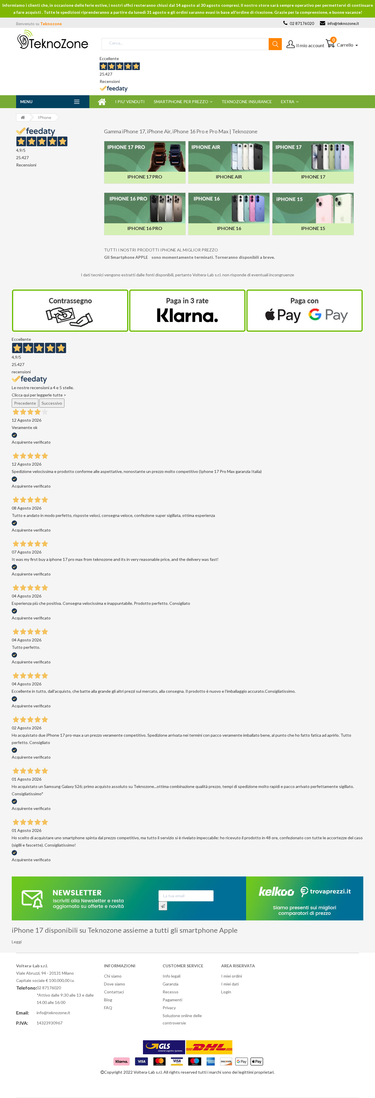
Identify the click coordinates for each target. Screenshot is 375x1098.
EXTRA (287, 101)
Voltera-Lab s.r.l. (148, 1072)
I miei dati (230, 983)
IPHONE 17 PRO (144, 176)
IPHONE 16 (229, 228)
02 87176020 (301, 23)
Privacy (169, 1007)
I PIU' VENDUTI (130, 101)
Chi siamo (113, 975)
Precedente (25, 403)
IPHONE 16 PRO (144, 228)
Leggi (17, 941)
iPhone (44, 117)
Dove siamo (114, 983)
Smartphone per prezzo (181, 101)
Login (226, 991)
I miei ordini (231, 975)
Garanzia (170, 983)
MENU (26, 101)
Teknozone (51, 23)
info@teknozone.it (343, 23)
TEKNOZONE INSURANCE (246, 101)
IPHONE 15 (313, 228)
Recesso (170, 991)
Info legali (171, 975)
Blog (108, 999)
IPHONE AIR (229, 176)
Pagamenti (172, 999)
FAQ (108, 1007)
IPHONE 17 (313, 176)
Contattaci (114, 991)
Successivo (52, 403)
